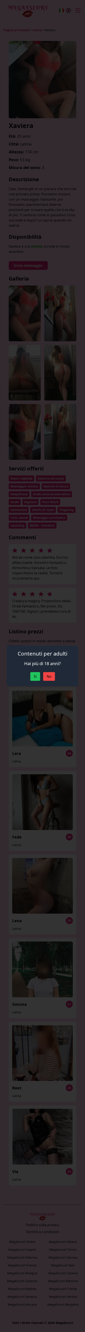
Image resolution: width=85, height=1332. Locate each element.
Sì (35, 676)
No (49, 676)
